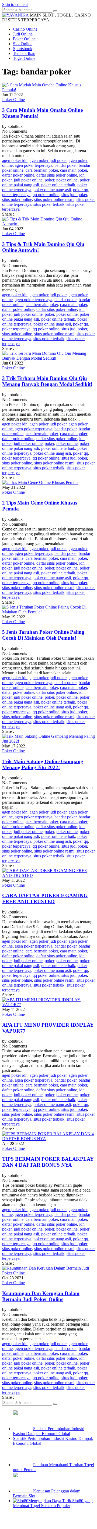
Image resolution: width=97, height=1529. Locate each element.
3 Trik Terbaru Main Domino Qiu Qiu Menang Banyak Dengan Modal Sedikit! (47, 381)
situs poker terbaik (48, 204)
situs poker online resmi (54, 199)
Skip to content (15, 4)
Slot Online (22, 43)
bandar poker (65, 165)
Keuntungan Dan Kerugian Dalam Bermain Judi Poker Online (40, 1296)
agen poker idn (14, 160)
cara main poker (73, 170)
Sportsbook (22, 48)
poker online (67, 180)
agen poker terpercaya (33, 165)
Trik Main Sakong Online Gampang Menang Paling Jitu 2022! (42, 764)
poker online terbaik (58, 185)
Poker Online (24, 39)
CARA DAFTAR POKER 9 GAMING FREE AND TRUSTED (45, 898)
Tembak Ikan (24, 53)
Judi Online (23, 34)
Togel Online (24, 58)
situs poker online (17, 199)
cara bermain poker (42, 170)
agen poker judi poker (48, 160)
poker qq (80, 189)
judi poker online (28, 180)
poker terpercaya (16, 194)
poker (49, 180)
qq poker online (46, 194)
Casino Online (25, 29)
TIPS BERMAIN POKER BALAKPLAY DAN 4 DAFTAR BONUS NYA (48, 1162)
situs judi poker (74, 194)
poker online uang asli (52, 189)
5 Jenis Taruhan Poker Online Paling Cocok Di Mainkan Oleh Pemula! (43, 635)
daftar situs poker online (56, 175)
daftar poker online (18, 175)
